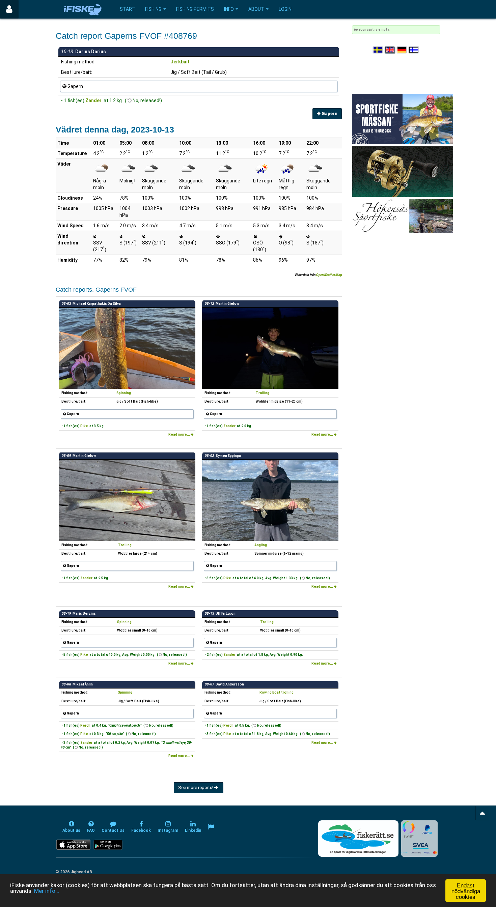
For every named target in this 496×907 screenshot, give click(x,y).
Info (229, 9)
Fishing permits (195, 9)
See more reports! (196, 787)
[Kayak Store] (402, 171)
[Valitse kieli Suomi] (414, 50)
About (256, 9)
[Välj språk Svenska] (378, 50)
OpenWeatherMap (329, 275)
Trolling (262, 393)
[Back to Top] (482, 813)
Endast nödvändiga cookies (465, 891)
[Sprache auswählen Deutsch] (402, 50)
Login (285, 9)
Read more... (179, 434)
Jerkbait (180, 61)
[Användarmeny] (9, 9)
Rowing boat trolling (276, 692)
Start (127, 9)
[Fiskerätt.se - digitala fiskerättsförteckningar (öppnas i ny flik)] (358, 838)
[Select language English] (390, 50)
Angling (260, 545)
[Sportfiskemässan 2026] (402, 119)
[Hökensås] (402, 215)
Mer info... (46, 890)
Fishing (153, 9)
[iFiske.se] (83, 9)
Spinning (123, 393)
